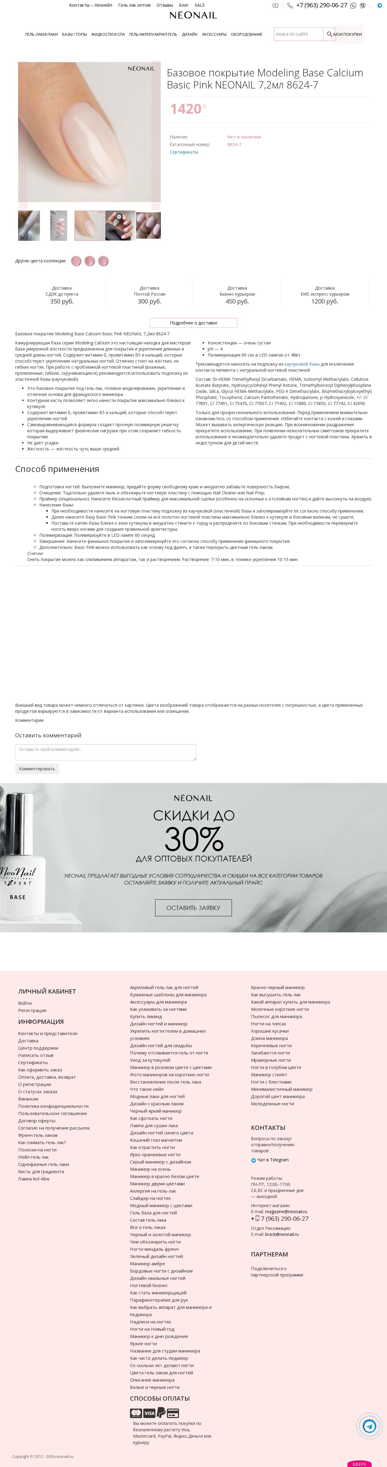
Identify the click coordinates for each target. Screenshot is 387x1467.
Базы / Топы (74, 34)
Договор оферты (36, 1120)
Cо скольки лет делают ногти (162, 1365)
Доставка (28, 1040)
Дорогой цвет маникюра (278, 1096)
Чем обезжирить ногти (155, 1242)
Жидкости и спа (108, 34)
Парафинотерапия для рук (159, 1300)
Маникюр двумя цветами (157, 1183)
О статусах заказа (37, 1091)
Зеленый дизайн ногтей (156, 1256)
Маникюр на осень (150, 1169)
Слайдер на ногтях (150, 1198)
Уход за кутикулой (150, 1060)
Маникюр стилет (269, 1074)
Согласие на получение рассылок (54, 1128)
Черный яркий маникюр (156, 1111)
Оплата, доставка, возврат (47, 1077)
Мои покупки (347, 34)
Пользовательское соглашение (52, 1113)
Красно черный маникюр (278, 987)
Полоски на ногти (37, 1150)
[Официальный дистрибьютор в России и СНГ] (193, 18)
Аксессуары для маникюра (158, 1002)
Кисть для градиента (41, 1171)
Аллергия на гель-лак (153, 1191)
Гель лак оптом (134, 5)
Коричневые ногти (271, 1045)
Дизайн (189, 34)
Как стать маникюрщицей (158, 1292)
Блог (184, 5)
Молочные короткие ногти (280, 1009)
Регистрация (32, 1010)
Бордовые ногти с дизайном (161, 1271)
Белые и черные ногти (155, 1387)
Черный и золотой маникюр (160, 1234)
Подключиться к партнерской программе (277, 1271)
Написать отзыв (36, 1055)
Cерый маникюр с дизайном (160, 1162)
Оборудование (246, 34)
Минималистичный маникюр (282, 1089)
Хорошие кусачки (270, 1031)
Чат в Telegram (272, 1160)
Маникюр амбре (147, 1263)
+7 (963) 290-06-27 (321, 5)
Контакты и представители (47, 1033)
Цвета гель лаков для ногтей (161, 1372)
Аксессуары (214, 34)
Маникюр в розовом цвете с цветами (171, 1067)
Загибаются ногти (270, 1053)
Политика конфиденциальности (53, 1106)
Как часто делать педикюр (159, 1358)
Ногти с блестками (271, 1082)
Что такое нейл (147, 1089)
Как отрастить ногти (152, 1147)
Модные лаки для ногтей (157, 1096)
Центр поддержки (38, 1048)
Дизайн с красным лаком (157, 1103)
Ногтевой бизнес (149, 1285)
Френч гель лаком (37, 1135)
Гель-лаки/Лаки (41, 34)
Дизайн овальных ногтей (157, 1278)
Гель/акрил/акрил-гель (153, 34)
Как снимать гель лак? (42, 1142)
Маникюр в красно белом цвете (164, 1176)
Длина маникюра (269, 1038)
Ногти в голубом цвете (276, 1067)
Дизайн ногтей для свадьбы (161, 1045)
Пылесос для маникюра (276, 1016)
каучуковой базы (302, 364)
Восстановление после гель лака (165, 1082)
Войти (25, 1003)
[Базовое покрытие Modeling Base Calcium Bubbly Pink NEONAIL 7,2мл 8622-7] (89, 260)
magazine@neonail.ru (286, 1211)
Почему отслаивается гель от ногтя (169, 1053)
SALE (200, 5)
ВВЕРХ (359, 1464)
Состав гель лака (148, 1220)
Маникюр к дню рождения (159, 1336)
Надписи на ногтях (150, 1322)
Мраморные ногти (271, 1060)
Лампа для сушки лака (154, 1125)
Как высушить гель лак (276, 994)
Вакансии (28, 1099)
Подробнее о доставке (193, 323)
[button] (23, 135)
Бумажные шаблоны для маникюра (168, 994)
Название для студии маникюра (165, 1351)
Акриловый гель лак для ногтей (164, 987)
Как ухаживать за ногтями (158, 1009)
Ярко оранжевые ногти (155, 1154)
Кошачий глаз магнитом (156, 1140)
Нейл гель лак (33, 1157)
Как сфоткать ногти (151, 1118)
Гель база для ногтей (153, 1213)
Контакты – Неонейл (90, 5)
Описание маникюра (152, 1380)
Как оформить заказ (40, 1070)
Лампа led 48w (34, 1179)
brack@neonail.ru (282, 1234)
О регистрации (34, 1084)
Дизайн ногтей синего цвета (161, 1133)
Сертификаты (184, 152)
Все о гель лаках (148, 1227)
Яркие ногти (143, 1343)
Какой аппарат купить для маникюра (290, 1002)
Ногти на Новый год (152, 1329)
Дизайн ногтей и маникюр (158, 1024)
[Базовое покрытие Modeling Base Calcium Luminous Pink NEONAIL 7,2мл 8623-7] (103, 260)
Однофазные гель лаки (43, 1164)
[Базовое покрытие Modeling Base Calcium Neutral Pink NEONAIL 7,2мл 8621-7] (76, 260)
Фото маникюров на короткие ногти (169, 1074)
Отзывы (165, 5)
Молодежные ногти (272, 1103)
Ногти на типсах (268, 1024)
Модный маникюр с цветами (161, 1205)
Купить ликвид (146, 1016)
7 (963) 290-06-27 (284, 1218)
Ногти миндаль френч (154, 1249)
